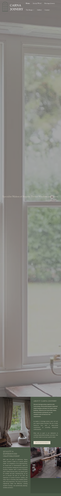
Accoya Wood (37, 3)
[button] (33, 10)
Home (28, 3)
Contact (47, 10)
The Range (29, 10)
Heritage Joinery (49, 3)
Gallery (39, 10)
